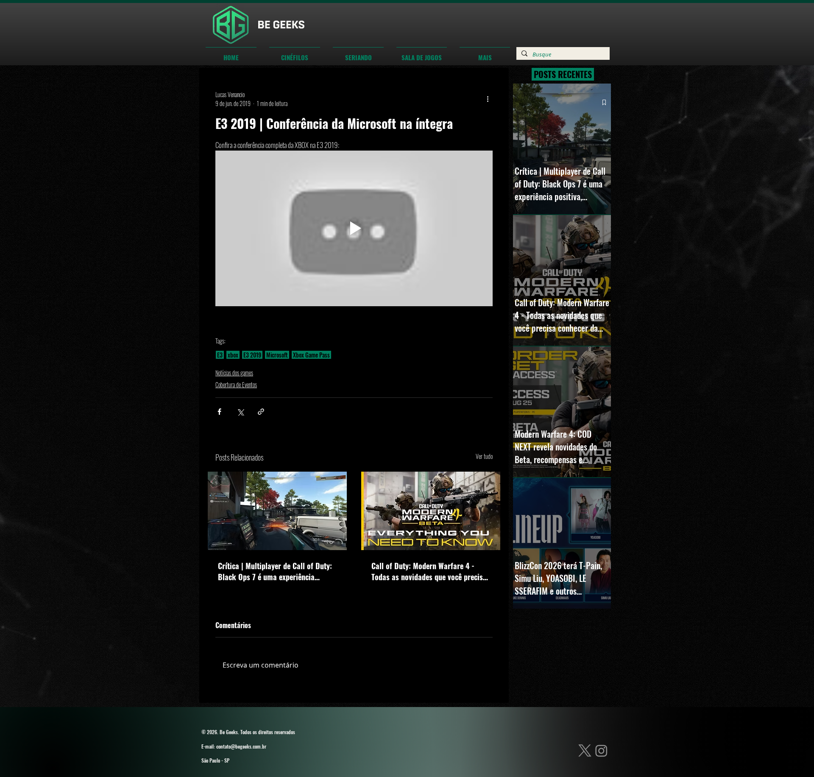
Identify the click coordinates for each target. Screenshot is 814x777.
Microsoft (277, 354)
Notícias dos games (234, 372)
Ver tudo (484, 456)
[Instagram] (601, 750)
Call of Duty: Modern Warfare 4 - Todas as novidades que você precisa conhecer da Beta (429, 571)
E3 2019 (252, 354)
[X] (585, 750)
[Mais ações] (487, 99)
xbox (233, 354)
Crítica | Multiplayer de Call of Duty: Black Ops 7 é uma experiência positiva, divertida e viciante (275, 571)
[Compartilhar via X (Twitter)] (240, 412)
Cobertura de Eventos (236, 384)
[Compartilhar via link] (261, 412)
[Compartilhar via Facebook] (219, 412)
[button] (294, 53)
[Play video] (354, 229)
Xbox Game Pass (311, 354)
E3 (220, 354)
